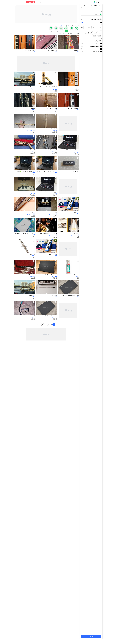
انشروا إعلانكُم (29, 2)
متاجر (96, 40)
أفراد (100, 40)
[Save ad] (78, 36)
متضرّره (99, 35)
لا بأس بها (87, 32)
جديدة (100, 32)
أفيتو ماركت (72, 25)
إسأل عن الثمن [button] (30, 130)
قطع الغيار (94, 35)
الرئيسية (76, 25)
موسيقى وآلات (66, 25)
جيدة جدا (95, 32)
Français (18, 2)
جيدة (91, 32)
